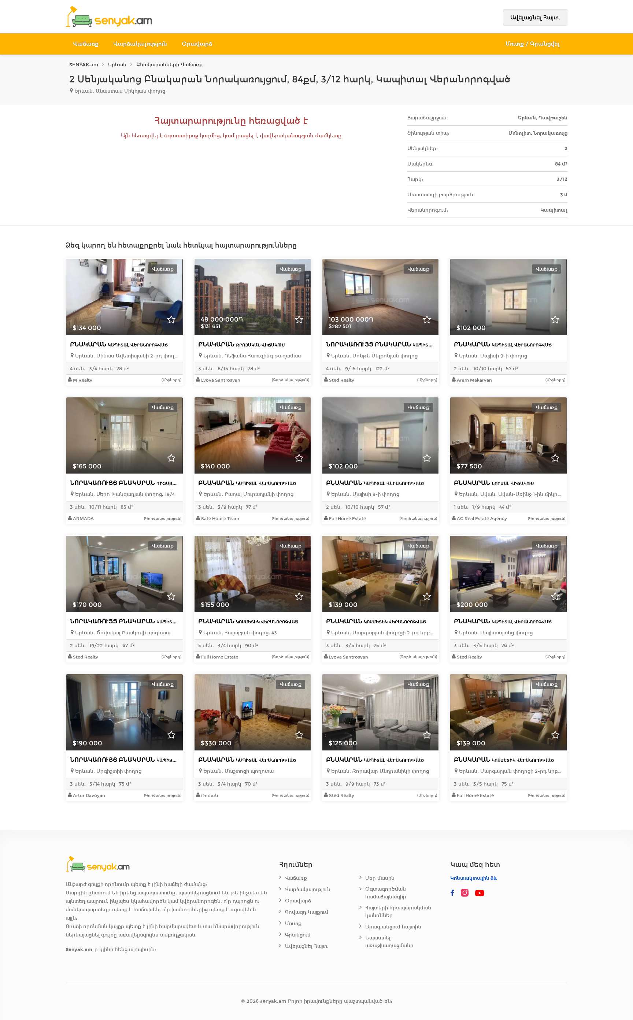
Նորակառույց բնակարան (399, 344)
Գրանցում (298, 935)
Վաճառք (86, 43)
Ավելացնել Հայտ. (535, 17)
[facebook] (452, 893)
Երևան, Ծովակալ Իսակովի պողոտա (122, 633)
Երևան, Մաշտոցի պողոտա (238, 771)
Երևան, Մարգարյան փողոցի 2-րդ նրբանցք (382, 633)
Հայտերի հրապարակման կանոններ (398, 912)
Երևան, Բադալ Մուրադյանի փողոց (247, 494)
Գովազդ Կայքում (306, 912)
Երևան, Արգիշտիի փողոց (107, 771)
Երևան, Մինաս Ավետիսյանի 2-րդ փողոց (126, 356)
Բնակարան (119, 344)
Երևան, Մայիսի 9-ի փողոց (492, 356)
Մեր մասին (380, 878)
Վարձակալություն (140, 43)
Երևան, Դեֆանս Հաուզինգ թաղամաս (251, 356)
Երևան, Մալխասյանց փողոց (495, 633)
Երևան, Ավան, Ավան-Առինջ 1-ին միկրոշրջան (510, 494)
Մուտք (293, 923)
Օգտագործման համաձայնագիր (385, 893)
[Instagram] (466, 893)
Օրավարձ (197, 43)
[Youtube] (480, 893)
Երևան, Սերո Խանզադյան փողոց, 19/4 (124, 494)
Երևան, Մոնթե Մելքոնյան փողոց (374, 356)
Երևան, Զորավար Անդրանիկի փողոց (379, 771)
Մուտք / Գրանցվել (533, 43)
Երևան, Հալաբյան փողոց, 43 (239, 633)
